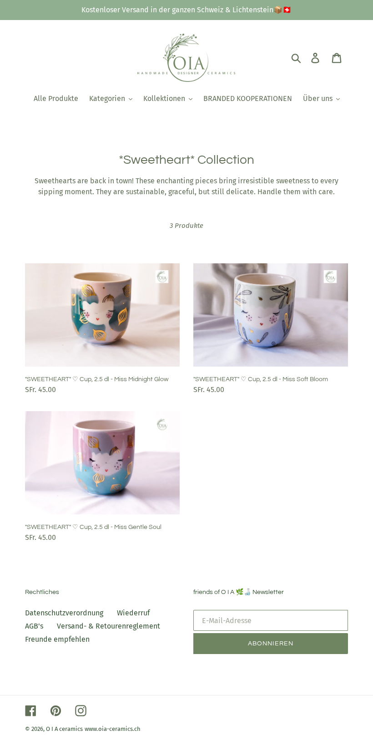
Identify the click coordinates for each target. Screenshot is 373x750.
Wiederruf (133, 613)
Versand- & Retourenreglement (108, 626)
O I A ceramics (64, 728)
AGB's (34, 626)
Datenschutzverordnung (64, 613)
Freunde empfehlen (57, 639)
